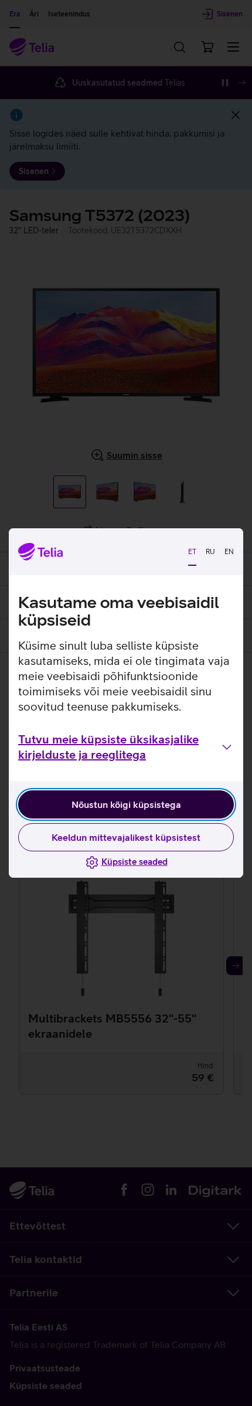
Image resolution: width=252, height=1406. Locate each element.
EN (229, 552)
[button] (126, 747)
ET (192, 552)
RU (210, 552)
